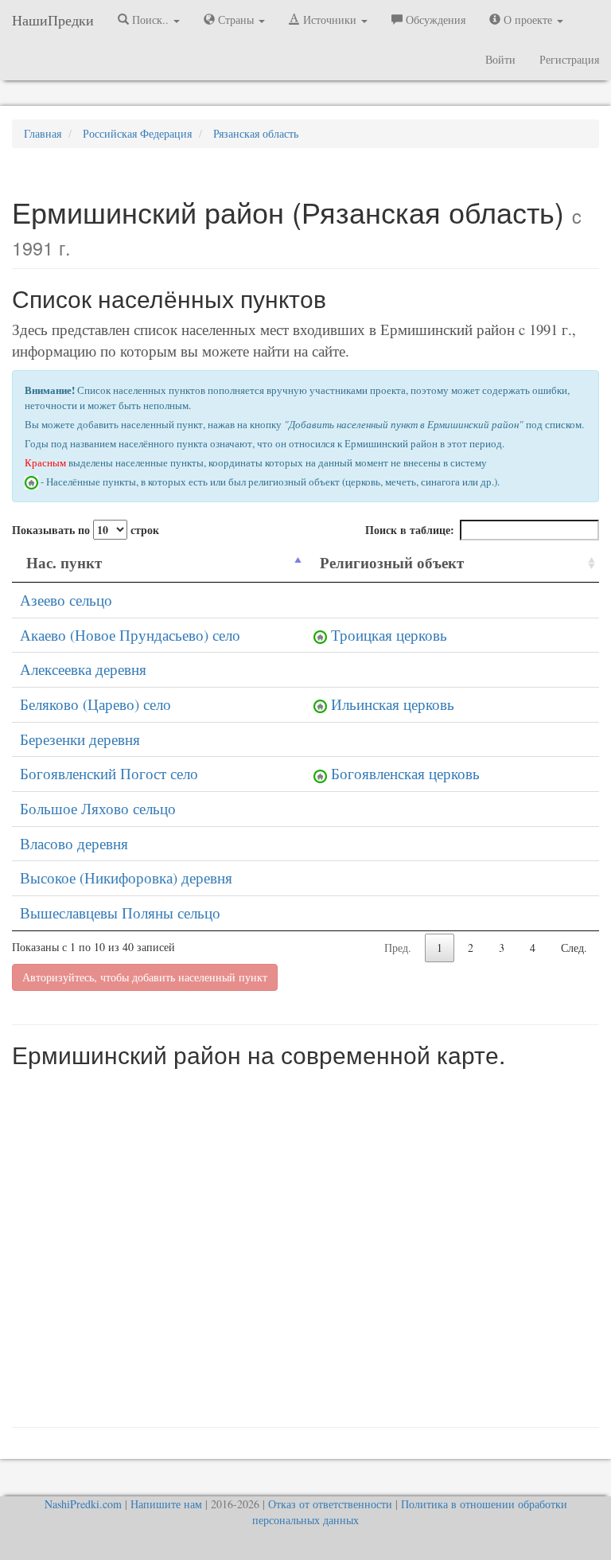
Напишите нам (166, 1503)
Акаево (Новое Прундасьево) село (130, 635)
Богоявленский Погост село (109, 773)
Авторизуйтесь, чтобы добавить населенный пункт (144, 977)
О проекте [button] (527, 19)
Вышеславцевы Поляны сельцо (120, 912)
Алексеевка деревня (83, 669)
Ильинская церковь (392, 704)
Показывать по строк (85, 529)
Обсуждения (434, 19)
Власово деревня (74, 843)
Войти (500, 59)
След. (574, 947)
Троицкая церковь (389, 635)
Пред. (397, 947)
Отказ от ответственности (330, 1503)
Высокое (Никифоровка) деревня (126, 877)
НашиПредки (53, 19)
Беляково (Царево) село (95, 704)
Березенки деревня (80, 739)
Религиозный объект (392, 562)
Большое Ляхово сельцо (98, 808)
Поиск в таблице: (409, 529)
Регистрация (569, 59)
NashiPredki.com (83, 1503)
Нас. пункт (64, 562)
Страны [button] (236, 19)
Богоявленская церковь (405, 773)
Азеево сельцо (66, 600)
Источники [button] (330, 19)
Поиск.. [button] (150, 19)
